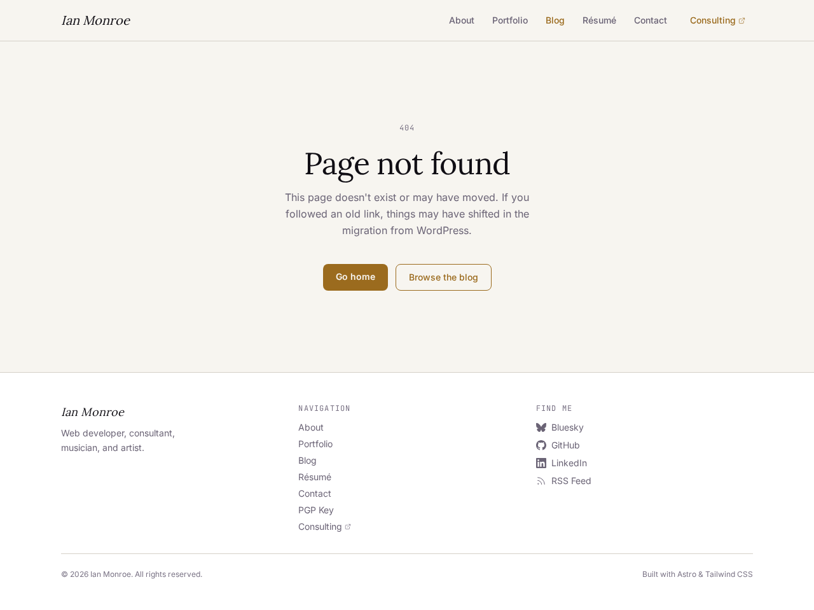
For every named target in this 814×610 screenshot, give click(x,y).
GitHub (565, 445)
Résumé (599, 20)
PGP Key (316, 509)
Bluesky (567, 427)
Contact (650, 20)
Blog (555, 20)
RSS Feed (571, 480)
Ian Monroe (95, 20)
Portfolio (510, 20)
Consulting (713, 20)
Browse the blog (443, 277)
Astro (686, 574)
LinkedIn (569, 462)
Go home (355, 276)
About (461, 20)
